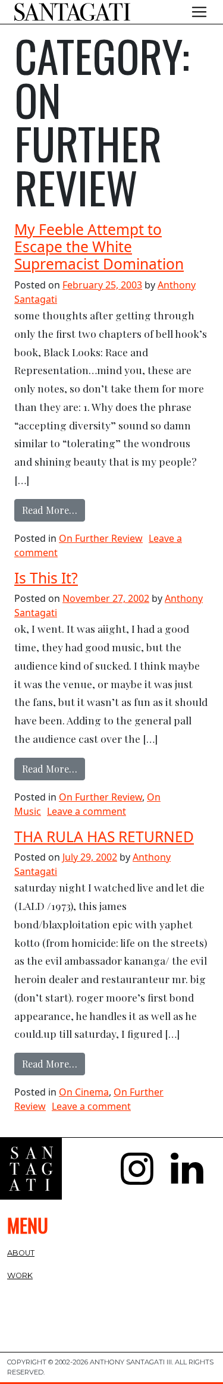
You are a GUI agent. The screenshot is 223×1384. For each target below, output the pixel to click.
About (20, 1252)
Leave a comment (86, 811)
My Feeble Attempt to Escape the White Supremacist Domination (99, 246)
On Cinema (84, 1092)
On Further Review (101, 538)
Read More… (53, 509)
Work (20, 1275)
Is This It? (46, 578)
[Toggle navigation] (199, 11)
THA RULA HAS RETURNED (104, 836)
